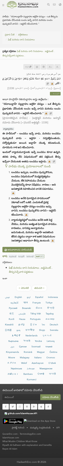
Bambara (27, 374)
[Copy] (48, 84)
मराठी (52, 374)
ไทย (43, 324)
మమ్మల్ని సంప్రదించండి (40, 427)
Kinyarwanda (12, 352)
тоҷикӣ (48, 346)
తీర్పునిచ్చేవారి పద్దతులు (13, 56)
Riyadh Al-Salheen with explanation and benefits (27, 445)
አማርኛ (16, 335)
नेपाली (26, 341)
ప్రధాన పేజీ (9, 34)
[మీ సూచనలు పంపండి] (52, 84)
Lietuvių (51, 341)
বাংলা (25, 302)
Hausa (22, 319)
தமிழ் (21, 324)
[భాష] (60, 5)
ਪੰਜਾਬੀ (40, 374)
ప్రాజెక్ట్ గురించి (18, 427)
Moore (11, 357)
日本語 (8, 330)
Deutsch (54, 324)
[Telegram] (27, 407)
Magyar (41, 352)
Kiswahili (9, 324)
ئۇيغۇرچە (14, 302)
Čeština (53, 352)
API (58, 427)
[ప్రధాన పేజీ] (3, 5)
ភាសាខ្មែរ (13, 374)
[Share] (37, 66)
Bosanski (26, 308)
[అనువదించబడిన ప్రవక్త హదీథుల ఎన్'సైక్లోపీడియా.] (22, 5)
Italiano (38, 357)
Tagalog (50, 313)
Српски (23, 346)
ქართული (31, 368)
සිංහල (39, 308)
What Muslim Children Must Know (19, 441)
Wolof (24, 363)
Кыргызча (13, 341)
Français (36, 302)
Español (39, 297)
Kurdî (11, 319)
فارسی (22, 313)
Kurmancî (31, 379)
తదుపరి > (39, 288)
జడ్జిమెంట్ (49, 51)
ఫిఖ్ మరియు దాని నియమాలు (21, 39)
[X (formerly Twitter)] (13, 407)
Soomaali (36, 346)
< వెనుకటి (24, 288)
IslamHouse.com (10, 437)
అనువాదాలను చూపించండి (19, 250)
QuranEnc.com (10, 434)
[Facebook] (5, 407)
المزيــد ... (55, 94)
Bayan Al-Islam (9, 449)
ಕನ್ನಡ (11, 363)
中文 (11, 313)
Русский (13, 308)
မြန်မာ (33, 324)
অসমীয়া (29, 330)
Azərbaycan (38, 363)
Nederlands (31, 335)
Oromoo (50, 357)
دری (12, 346)
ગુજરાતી (46, 335)
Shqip (42, 330)
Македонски (46, 368)
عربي (7, 297)
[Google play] (34, 407)
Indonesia (53, 297)
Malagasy (24, 357)
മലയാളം (49, 319)
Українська (16, 368)
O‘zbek (52, 363)
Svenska (54, 330)
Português (35, 319)
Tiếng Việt (35, 313)
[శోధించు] (48, 5)
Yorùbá (38, 341)
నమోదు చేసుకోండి (50, 397)
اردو (28, 297)
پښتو (18, 330)
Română (28, 352)
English (18, 297)
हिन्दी (50, 308)
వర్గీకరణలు (23, 34)
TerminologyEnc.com (30, 434)
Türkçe (49, 302)
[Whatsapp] (20, 407)
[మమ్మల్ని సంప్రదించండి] (54, 5)
